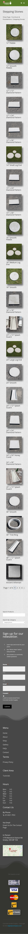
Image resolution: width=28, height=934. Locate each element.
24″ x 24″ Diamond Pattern (13, 431)
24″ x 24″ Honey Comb (13, 456)
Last (4, 681)
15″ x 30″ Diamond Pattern (13, 214)
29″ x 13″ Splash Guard (13, 488)
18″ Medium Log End (13, 263)
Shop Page (6, 17)
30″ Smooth (11, 512)
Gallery (5, 745)
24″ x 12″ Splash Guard (13, 406)
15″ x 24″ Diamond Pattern (13, 189)
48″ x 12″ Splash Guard (13, 558)
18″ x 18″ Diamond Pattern (13, 311)
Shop (5, 741)
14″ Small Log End (14, 165)
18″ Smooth (11, 287)
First (4, 672)
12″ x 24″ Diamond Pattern (13, 116)
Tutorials (6, 776)
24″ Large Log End (14, 360)
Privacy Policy (8, 762)
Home (5, 733)
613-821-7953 (9, 815)
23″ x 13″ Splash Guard (13, 336)
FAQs (5, 748)
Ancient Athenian (13, 582)
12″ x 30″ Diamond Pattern (13, 141)
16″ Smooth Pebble (11, 238)
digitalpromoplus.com (15, 926)
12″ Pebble (10, 43)
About (5, 737)
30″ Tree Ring (12, 534)
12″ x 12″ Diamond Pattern (13, 91)
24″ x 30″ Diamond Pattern (13, 463)
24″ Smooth (11, 382)
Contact (6, 752)
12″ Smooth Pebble (11, 67)
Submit (7, 707)
